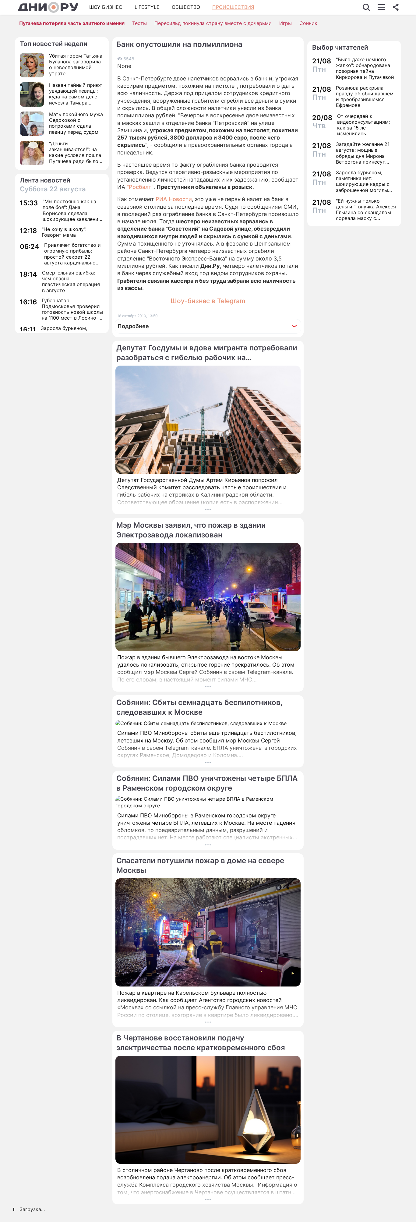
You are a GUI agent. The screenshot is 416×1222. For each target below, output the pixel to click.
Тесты (139, 23)
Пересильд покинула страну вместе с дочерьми (213, 23)
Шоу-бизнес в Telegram (208, 301)
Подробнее (133, 326)
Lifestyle (147, 7)
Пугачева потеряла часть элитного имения (72, 23)
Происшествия (233, 7)
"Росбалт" (140, 187)
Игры (285, 23)
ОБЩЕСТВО (186, 7)
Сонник (308, 23)
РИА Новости (174, 199)
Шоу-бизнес (105, 7)
